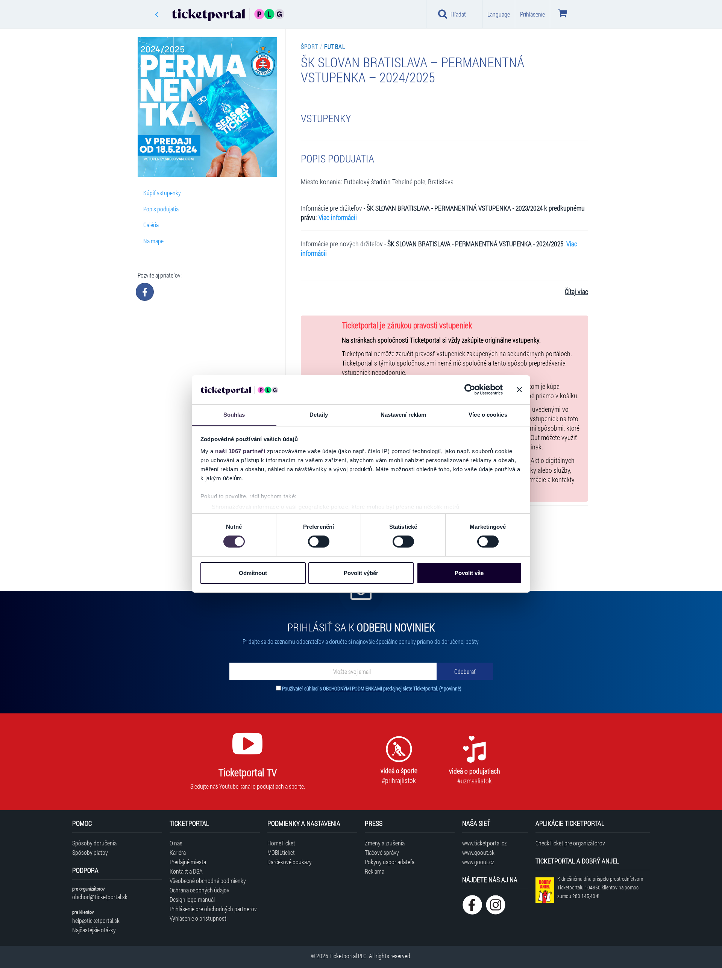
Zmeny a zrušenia (385, 843)
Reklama (374, 871)
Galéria (151, 225)
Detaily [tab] (318, 414)
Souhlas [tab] (234, 414)
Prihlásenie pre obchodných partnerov (213, 909)
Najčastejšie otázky (94, 930)
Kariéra (178, 852)
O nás (176, 843)
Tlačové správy (382, 852)
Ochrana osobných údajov (199, 890)
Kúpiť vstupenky (162, 193)
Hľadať (458, 14)
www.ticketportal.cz (484, 843)
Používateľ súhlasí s (371, 688)
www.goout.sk (478, 852)
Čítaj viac (576, 291)
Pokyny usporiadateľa (389, 862)
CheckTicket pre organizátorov (570, 843)
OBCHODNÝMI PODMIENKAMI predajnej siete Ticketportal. (381, 688)
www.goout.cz (478, 862)
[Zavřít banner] (519, 389)
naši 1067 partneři (240, 451)
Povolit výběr (361, 573)
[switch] (318, 542)
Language (498, 14)
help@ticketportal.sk (96, 920)
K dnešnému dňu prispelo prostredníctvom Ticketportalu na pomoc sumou (600, 887)
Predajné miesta (188, 862)
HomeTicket (281, 843)
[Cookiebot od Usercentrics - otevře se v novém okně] (470, 389)
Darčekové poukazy (289, 862)
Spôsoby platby (90, 852)
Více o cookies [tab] (488, 414)
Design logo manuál (192, 899)
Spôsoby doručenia (94, 843)
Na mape (153, 241)
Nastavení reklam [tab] (403, 414)
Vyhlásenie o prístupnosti (199, 918)
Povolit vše (469, 573)
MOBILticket (281, 852)
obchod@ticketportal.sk (99, 897)
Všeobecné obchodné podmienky (208, 881)
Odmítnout (253, 573)
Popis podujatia (161, 209)
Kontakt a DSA (186, 871)
